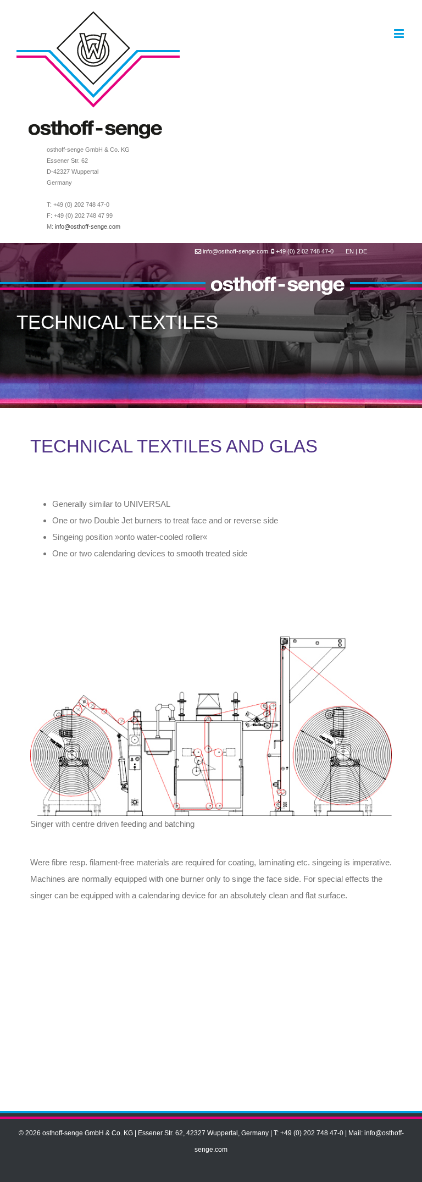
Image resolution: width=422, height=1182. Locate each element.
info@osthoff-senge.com (87, 226)
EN (350, 251)
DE (363, 251)
